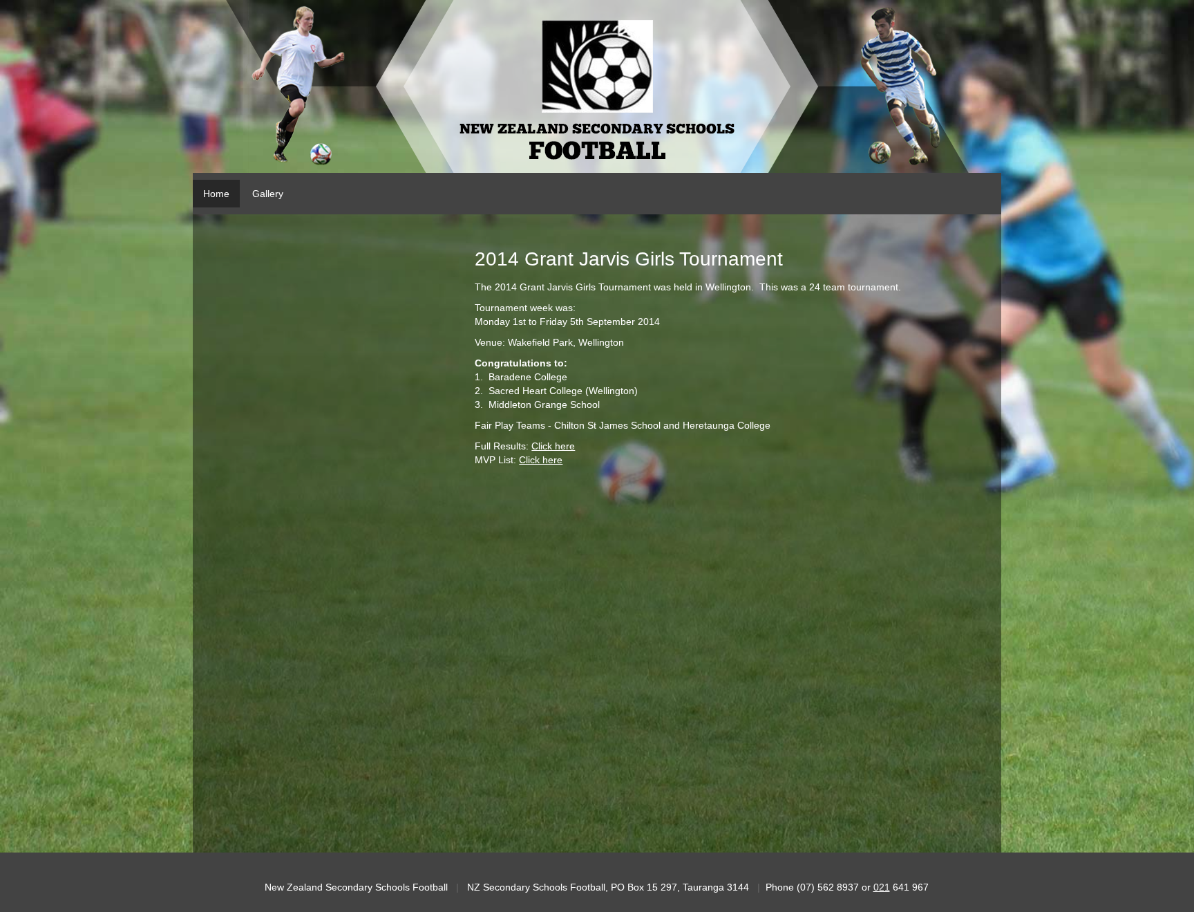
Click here (553, 446)
